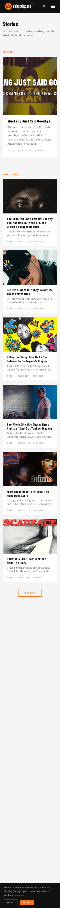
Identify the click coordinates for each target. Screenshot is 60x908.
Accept (27, 902)
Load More (30, 592)
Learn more (20, 894)
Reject (11, 902)
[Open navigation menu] (53, 6)
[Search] (44, 6)
